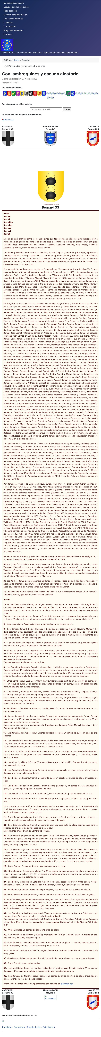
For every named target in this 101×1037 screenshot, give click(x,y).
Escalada (6, 1027)
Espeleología (33, 1027)
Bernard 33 (8, 119)
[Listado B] (9, 93)
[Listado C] (13, 93)
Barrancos (19, 1027)
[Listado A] (5, 93)
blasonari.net (67, 983)
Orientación (49, 1027)
